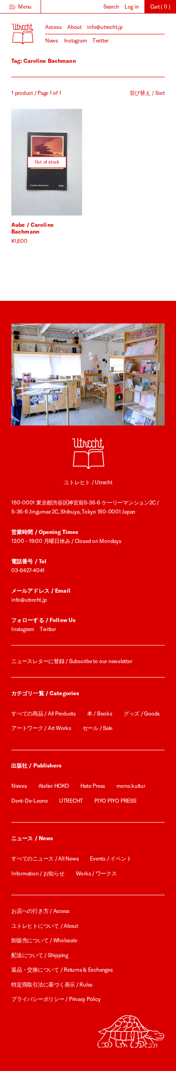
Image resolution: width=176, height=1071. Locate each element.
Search (111, 6)
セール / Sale (98, 728)
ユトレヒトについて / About (44, 925)
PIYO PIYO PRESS (115, 800)
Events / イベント (110, 858)
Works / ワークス (96, 873)
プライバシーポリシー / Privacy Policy (56, 999)
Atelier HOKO (53, 785)
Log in (132, 6)
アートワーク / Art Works (41, 728)
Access (53, 26)
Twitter (100, 40)
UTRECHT (71, 800)
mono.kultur (130, 785)
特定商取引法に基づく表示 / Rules (52, 984)
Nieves (19, 785)
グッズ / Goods (142, 713)
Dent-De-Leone (29, 800)
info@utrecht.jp (104, 26)
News (51, 40)
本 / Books (99, 713)
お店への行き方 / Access (40, 910)
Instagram (75, 40)
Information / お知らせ (38, 873)
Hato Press (93, 785)
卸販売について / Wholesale (44, 940)
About (74, 26)
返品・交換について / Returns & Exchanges (62, 969)
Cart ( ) (160, 6)
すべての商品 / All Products (43, 713)
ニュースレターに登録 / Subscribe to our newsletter (71, 661)
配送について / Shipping (39, 955)
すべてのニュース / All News (45, 858)
